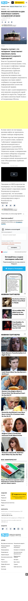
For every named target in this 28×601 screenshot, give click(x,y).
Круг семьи (17, 562)
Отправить (14, 247)
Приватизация (5, 554)
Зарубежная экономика (17, 546)
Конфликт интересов (19, 550)
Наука (2, 559)
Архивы (3, 495)
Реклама (3, 500)
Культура (3, 569)
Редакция (3, 497)
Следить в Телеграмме (15, 268)
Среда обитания (5, 564)
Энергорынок (4, 552)
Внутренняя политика (7, 543)
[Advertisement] (14, 115)
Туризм (16, 564)
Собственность (18, 566)
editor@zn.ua (4, 522)
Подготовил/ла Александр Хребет (11, 213)
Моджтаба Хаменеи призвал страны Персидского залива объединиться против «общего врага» (12, 481)
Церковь (3, 566)
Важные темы (5, 6)
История (16, 559)
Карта (2, 505)
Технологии (4, 562)
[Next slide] (25, 7)
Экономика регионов (6, 557)
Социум (16, 557)
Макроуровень (5, 550)
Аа (12, 2)
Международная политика (5, 546)
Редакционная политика (7, 502)
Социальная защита (19, 543)
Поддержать (20, 2)
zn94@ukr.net (20, 518)
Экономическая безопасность (18, 553)
